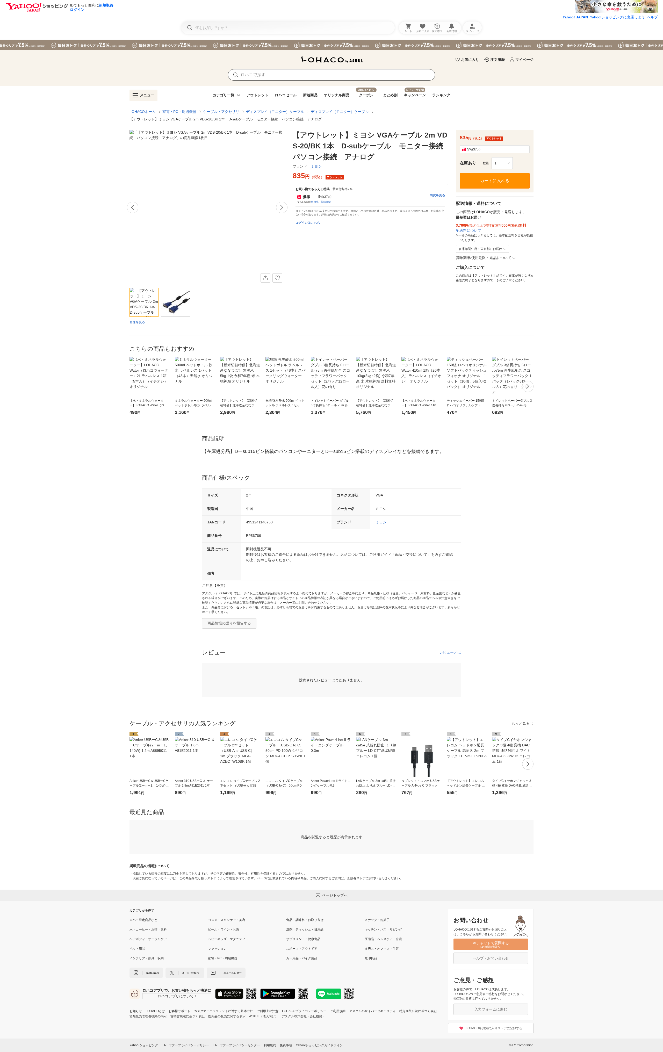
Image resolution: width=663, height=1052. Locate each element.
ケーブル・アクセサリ (221, 112)
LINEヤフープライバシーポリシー (185, 1045)
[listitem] (168, 919)
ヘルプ (652, 17)
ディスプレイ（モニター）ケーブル (275, 112)
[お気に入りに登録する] (277, 278)
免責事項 (286, 1045)
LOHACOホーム (142, 112)
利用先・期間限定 (321, 201)
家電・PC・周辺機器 (179, 112)
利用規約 (270, 1045)
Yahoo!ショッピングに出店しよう (617, 17)
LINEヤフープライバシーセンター (236, 1045)
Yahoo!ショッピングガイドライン (319, 1045)
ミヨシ (381, 522)
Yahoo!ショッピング (143, 1045)
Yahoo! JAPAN (575, 17)
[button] (502, 163)
